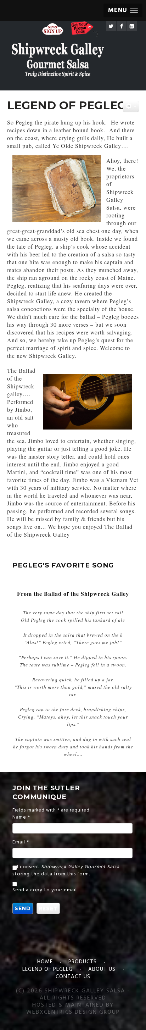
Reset (48, 908)
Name (21, 817)
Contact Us (73, 977)
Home (45, 962)
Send (23, 908)
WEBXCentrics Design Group (73, 1012)
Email (20, 842)
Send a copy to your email (44, 890)
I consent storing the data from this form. (65, 871)
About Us (102, 969)
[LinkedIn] (132, 26)
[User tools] (131, 106)
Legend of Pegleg (47, 969)
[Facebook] (122, 26)
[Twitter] (111, 26)
